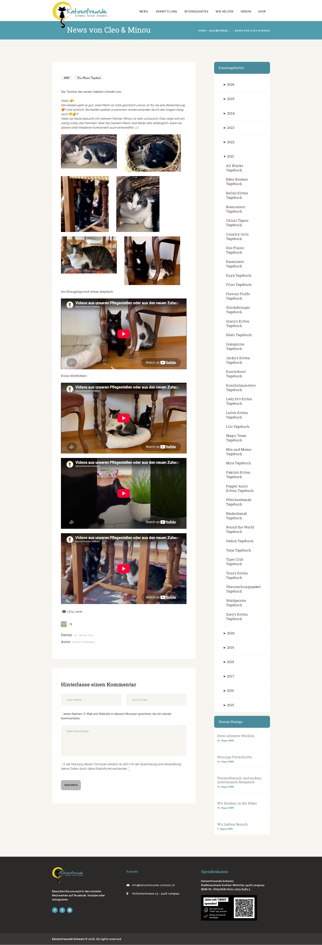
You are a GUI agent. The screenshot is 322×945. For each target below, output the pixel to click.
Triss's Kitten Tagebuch (237, 575)
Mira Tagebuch (238, 463)
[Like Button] (64, 624)
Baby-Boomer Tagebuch (237, 181)
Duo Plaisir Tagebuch (88, 78)
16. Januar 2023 (84, 635)
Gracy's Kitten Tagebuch (238, 323)
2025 (230, 99)
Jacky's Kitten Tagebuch (238, 360)
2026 (230, 84)
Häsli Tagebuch (239, 335)
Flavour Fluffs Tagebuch (238, 296)
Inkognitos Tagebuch (235, 346)
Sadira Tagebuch (240, 541)
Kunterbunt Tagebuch (236, 373)
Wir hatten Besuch (232, 824)
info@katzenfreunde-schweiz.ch (153, 885)
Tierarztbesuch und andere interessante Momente (239, 780)
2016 (230, 690)
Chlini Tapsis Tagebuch (237, 222)
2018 (230, 662)
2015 (230, 705)
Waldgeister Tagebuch (236, 602)
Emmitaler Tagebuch (235, 263)
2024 (231, 113)
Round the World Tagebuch (240, 529)
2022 (230, 142)
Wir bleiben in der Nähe (237, 803)
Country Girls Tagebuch (237, 236)
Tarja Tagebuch (238, 550)
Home (202, 30)
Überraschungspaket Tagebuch (243, 588)
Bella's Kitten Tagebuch (237, 195)
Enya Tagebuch (239, 275)
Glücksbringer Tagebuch (238, 309)
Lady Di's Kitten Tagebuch (239, 401)
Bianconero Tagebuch (235, 209)
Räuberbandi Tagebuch (236, 515)
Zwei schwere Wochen (236, 736)
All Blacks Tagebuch (234, 167)
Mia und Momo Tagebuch (238, 451)
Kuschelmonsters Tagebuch (241, 387)
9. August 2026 (225, 828)
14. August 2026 (225, 807)
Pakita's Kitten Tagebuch (238, 474)
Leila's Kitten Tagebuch (237, 414)
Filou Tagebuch (239, 284)
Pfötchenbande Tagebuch (238, 501)
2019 (230, 647)
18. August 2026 (225, 740)
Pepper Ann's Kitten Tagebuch (240, 488)
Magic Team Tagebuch (236, 437)
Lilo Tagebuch (238, 426)
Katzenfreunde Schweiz (68, 939)
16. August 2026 (225, 761)
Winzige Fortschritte (234, 757)
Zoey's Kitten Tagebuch (237, 616)
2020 (230, 633)
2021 (67, 78)
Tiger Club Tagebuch (234, 561)
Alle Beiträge (218, 30)
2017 (230, 676)
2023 (230, 127)
